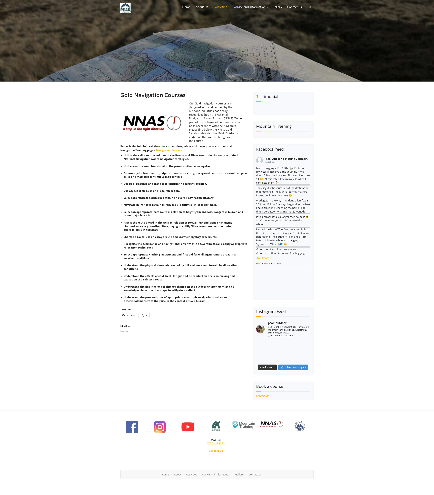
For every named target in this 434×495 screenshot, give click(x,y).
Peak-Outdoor (273, 158)
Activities (221, 7)
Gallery (277, 7)
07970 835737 (216, 443)
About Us (202, 7)
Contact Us (294, 7)
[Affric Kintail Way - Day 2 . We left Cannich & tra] (301, 357)
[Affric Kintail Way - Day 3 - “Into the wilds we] (283, 357)
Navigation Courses (169, 150)
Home (186, 7)
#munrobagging (286, 249)
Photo (265, 258)
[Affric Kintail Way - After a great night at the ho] (264, 357)
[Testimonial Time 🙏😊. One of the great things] (264, 346)
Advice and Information (249, 7)
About (177, 474)
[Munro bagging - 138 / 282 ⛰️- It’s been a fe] (301, 346)
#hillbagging (297, 253)
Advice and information (216, 474)
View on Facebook (264, 263)
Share (278, 263)
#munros (261, 249)
